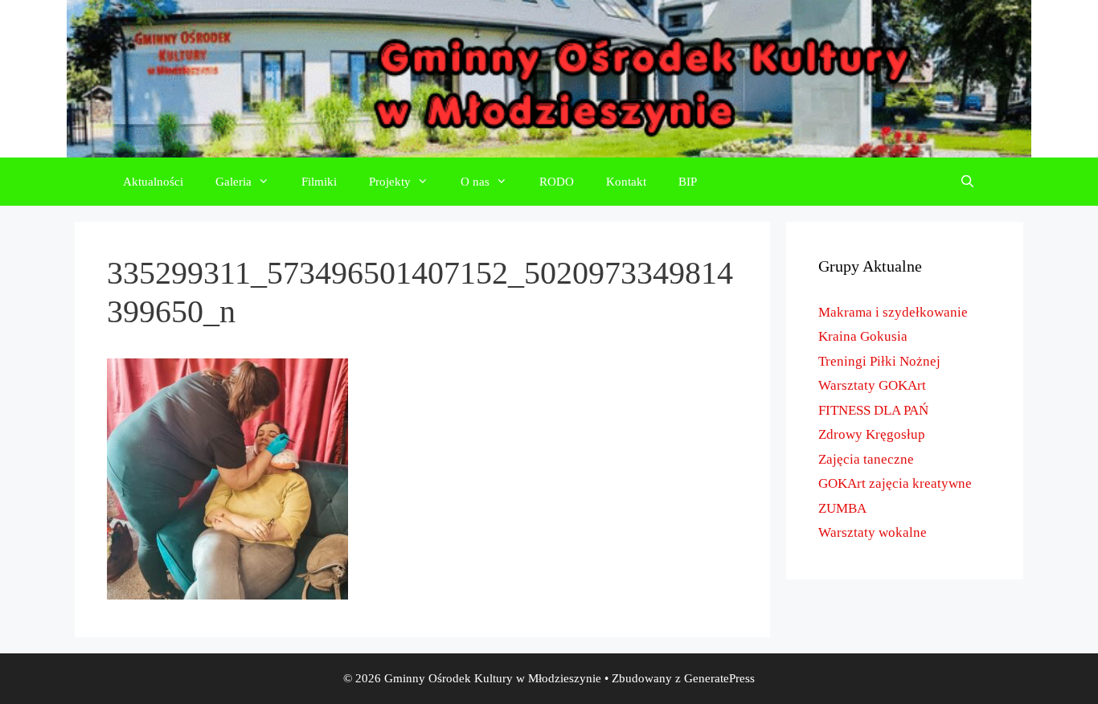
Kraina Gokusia (862, 336)
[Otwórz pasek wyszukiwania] (967, 182)
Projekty (390, 181)
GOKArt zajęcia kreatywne (895, 483)
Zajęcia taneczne (866, 459)
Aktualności (153, 181)
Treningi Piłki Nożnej (879, 361)
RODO (556, 181)
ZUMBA (842, 508)
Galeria (233, 181)
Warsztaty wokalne (872, 532)
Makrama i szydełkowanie (893, 312)
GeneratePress (719, 678)
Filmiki (319, 181)
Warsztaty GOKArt (872, 385)
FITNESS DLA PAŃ (873, 410)
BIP (687, 181)
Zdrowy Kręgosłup (871, 434)
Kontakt (626, 181)
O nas (475, 181)
